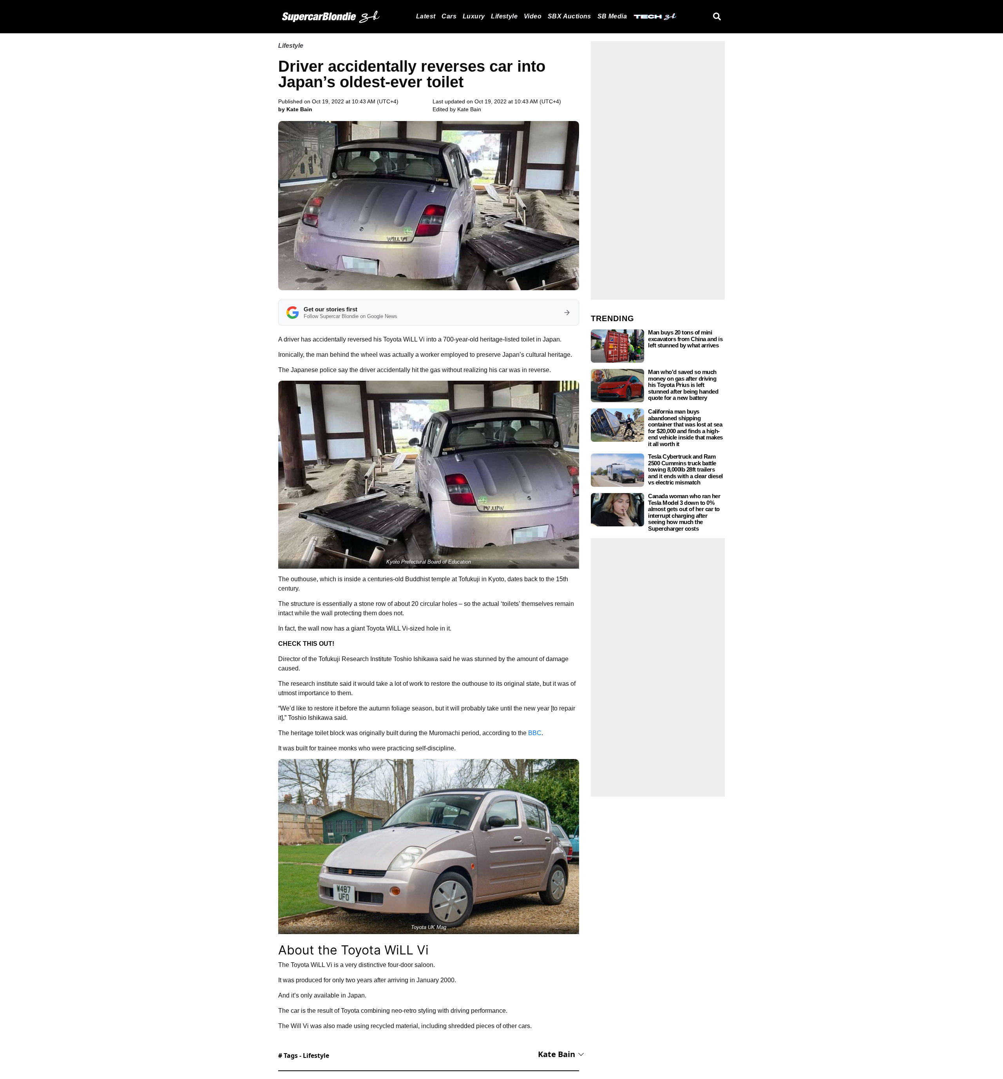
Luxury (474, 16)
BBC (534, 733)
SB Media (612, 16)
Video (532, 16)
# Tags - (303, 1055)
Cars (449, 16)
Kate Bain (469, 109)
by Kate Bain (295, 109)
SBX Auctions (569, 16)
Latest (425, 16)
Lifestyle (504, 16)
